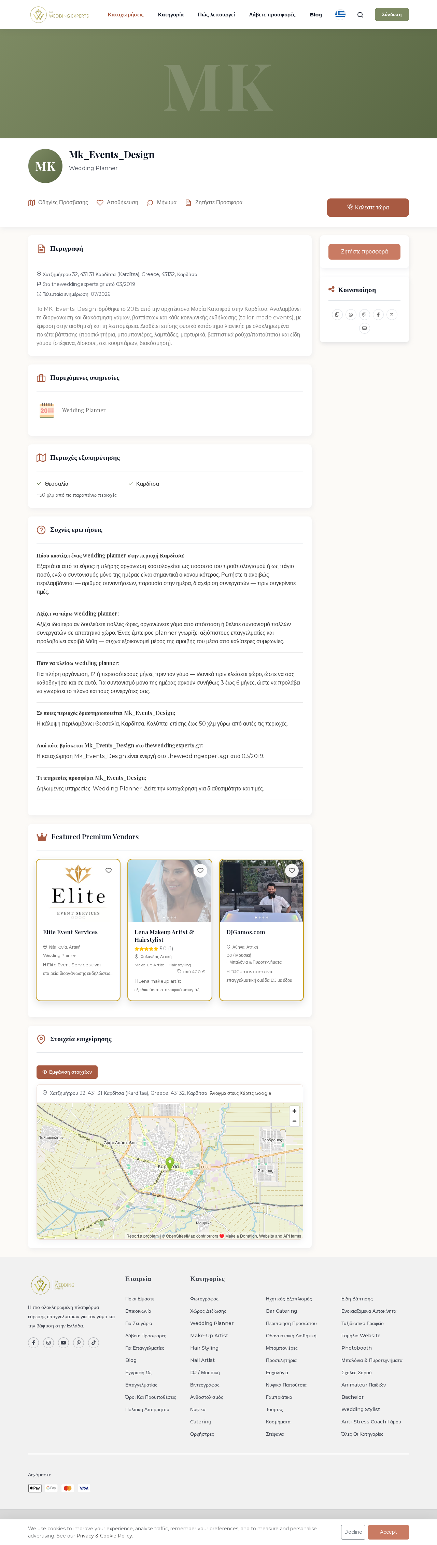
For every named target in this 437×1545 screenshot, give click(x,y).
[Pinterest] (78, 1342)
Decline (353, 1532)
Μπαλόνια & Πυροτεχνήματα (255, 962)
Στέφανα (275, 1434)
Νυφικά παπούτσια (286, 1385)
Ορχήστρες (202, 1434)
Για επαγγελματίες (144, 1348)
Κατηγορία (171, 14)
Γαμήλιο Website (361, 1336)
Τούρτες (274, 1409)
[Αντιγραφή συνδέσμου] (337, 314)
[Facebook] (33, 1342)
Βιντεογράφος (205, 1385)
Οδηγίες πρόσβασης (63, 202)
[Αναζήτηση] (360, 15)
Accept (388, 1532)
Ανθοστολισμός (206, 1397)
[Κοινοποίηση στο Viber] (364, 314)
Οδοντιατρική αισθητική (291, 1336)
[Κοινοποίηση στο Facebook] (378, 314)
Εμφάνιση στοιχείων (70, 1072)
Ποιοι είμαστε (139, 1299)
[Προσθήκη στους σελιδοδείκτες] (108, 871)
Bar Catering (281, 1311)
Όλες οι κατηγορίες (362, 1434)
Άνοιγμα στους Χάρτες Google (240, 1093)
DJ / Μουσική (238, 955)
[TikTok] (93, 1342)
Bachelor (352, 1397)
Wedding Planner (60, 955)
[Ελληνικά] (340, 15)
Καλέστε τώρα (372, 207)
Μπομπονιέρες (282, 1348)
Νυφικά (198, 1409)
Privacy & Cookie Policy (104, 1536)
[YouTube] (63, 1342)
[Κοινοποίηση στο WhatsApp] (351, 314)
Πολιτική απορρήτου (147, 1409)
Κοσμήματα (278, 1422)
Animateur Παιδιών (363, 1385)
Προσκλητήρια (281, 1360)
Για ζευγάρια (138, 1323)
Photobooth (356, 1348)
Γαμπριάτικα (279, 1397)
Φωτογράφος (204, 1299)
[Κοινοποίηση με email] (364, 328)
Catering (200, 1422)
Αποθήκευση (122, 202)
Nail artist (202, 1360)
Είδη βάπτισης (357, 1299)
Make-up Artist (149, 964)
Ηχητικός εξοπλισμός (289, 1299)
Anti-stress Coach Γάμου (371, 1422)
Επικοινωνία (138, 1311)
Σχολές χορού (356, 1372)
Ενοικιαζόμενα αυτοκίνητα (368, 1311)
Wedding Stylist (360, 1409)
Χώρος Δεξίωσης (208, 1311)
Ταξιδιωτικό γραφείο (362, 1323)
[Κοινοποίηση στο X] (391, 314)
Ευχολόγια (277, 1372)
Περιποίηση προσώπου (291, 1323)
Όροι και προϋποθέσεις (150, 1397)
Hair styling (180, 964)
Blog (316, 14)
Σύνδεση (392, 14)
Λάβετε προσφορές (272, 14)
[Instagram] (48, 1342)
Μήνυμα (167, 202)
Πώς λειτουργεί (216, 14)
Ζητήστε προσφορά (218, 202)
